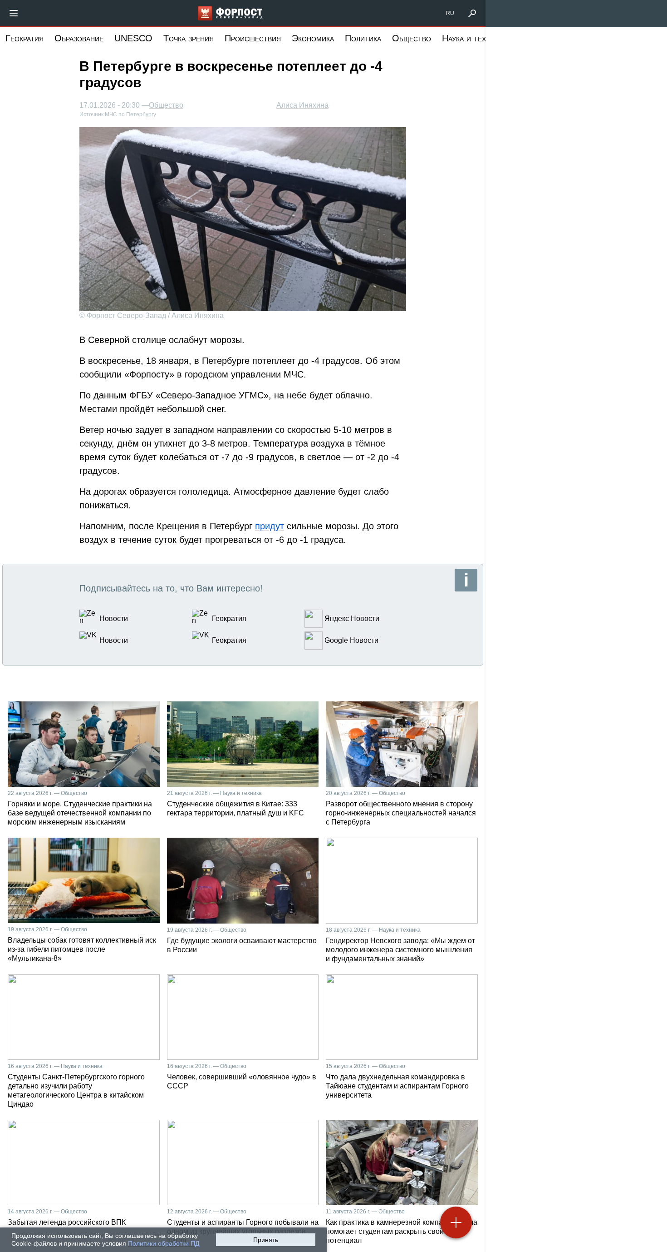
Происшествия (253, 38)
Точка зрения (188, 38)
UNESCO (133, 38)
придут (269, 526)
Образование (78, 38)
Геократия (24, 38)
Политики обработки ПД (163, 1243)
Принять (265, 1239)
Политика (363, 38)
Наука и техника (472, 38)
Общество (411, 38)
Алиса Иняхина (302, 105)
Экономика (313, 38)
